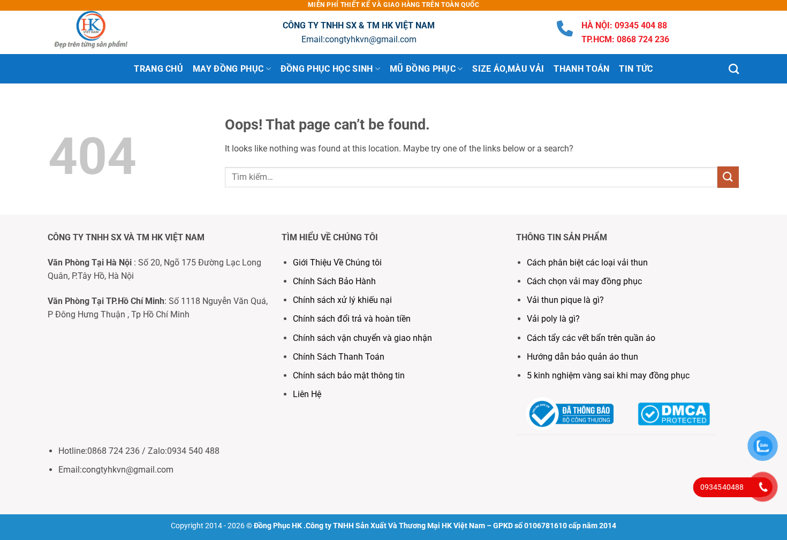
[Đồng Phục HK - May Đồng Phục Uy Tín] (101, 32)
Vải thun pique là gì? (565, 300)
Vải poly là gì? (553, 319)
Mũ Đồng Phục (423, 69)
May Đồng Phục (228, 69)
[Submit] (728, 176)
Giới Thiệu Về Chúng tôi (337, 262)
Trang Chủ (158, 69)
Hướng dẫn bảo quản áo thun (582, 357)
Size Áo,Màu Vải (508, 69)
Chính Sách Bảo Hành (334, 281)
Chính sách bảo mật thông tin (349, 375)
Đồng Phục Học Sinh (327, 69)
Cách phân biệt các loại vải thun (587, 262)
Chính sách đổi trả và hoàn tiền (352, 319)
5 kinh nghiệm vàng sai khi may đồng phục (608, 375)
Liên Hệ (308, 394)
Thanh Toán (581, 69)
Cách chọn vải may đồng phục (584, 281)
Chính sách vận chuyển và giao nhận (362, 338)
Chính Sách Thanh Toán (338, 357)
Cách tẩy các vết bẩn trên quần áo (591, 338)
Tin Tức (636, 69)
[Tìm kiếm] (734, 68)
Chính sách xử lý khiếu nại (342, 300)
